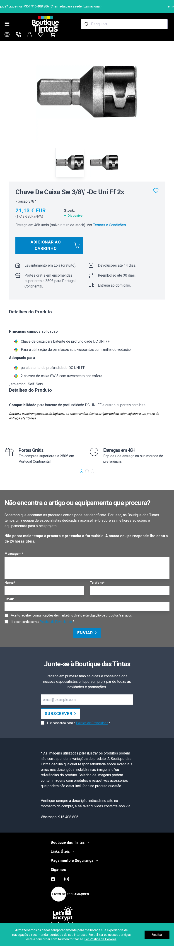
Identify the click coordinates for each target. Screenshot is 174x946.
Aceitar (157, 934)
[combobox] (124, 24)
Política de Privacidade (56, 622)
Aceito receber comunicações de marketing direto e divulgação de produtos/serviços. (72, 615)
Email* (9, 599)
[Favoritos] (156, 190)
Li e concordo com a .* (42, 622)
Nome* (10, 583)
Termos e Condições (109, 225)
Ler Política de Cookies (100, 939)
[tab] (69, 162)
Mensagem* (14, 553)
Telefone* (97, 583)
